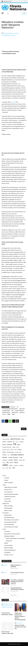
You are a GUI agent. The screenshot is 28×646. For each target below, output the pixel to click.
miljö (9, 454)
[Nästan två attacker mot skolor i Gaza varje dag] (21, 623)
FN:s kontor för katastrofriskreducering (10, 408)
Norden (4, 457)
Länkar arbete (7, 501)
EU (14, 441)
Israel (15, 449)
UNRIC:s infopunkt (8, 482)
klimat (4, 452)
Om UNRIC (6, 478)
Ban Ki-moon (12, 406)
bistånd (4, 441)
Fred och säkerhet (8, 545)
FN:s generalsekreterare (10, 550)
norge (20, 457)
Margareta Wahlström (19, 410)
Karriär (4, 485)
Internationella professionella (11, 494)
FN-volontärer (7, 499)
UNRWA (11, 465)
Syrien (16, 460)
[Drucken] (17, 421)
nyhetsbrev (4, 460)
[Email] (13, 421)
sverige (10, 460)
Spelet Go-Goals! (8, 510)
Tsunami (4, 414)
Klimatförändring (8, 508)
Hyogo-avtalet (22, 408)
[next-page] (5, 637)
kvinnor (4, 455)
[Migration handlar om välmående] (5, 566)
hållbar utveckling (5, 449)
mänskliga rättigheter (17, 455)
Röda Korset (22, 412)
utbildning (16, 465)
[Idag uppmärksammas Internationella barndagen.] (5, 590)
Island (11, 449)
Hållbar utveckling (8, 506)
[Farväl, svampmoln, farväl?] (5, 574)
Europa (17, 441)
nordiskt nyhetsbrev (6, 412)
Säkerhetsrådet (22, 460)
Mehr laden (13, 595)
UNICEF (16, 462)
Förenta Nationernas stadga (11, 526)
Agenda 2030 (5, 503)
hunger (13, 447)
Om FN (4, 529)
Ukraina (3, 462)
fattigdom (22, 441)
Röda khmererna (15, 412)
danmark (9, 441)
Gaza (18, 444)
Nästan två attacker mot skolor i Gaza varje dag (20, 627)
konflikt (16, 452)
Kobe (13, 410)
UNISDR (8, 414)
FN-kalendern (7, 552)
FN (17, 406)
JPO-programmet (8, 492)
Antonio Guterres (6, 439)
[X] (6, 421)
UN (8, 462)
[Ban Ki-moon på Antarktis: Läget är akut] (7, 626)
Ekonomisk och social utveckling (12, 533)
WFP (10, 468)
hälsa (17, 447)
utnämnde (13, 102)
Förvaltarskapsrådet (9, 524)
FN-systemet (5, 512)
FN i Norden (7, 531)
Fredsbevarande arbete (9, 496)
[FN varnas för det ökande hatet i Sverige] (7, 607)
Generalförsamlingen (6, 447)
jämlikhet (20, 449)
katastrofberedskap (6, 410)
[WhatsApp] (10, 421)
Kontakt (6, 480)
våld (7, 468)
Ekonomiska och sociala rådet (11, 519)
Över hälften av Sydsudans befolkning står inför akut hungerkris (17, 581)
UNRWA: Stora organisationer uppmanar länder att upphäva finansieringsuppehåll (20, 616)
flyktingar (9, 444)
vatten (3, 468)
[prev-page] (3, 637)
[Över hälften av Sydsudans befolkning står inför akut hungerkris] (5, 582)
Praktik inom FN (8, 489)
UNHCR (11, 462)
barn (22, 439)
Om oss (4, 475)
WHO (13, 468)
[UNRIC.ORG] (14, 8)
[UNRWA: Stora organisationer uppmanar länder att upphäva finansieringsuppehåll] (21, 607)
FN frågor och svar (8, 554)
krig (20, 452)
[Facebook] (3, 421)
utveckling (21, 465)
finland (4, 444)
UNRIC (13, 414)
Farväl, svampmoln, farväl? (17, 572)
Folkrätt (6, 543)
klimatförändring (10, 452)
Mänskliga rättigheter (9, 536)
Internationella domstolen (10, 522)
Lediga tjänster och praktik (10, 487)
